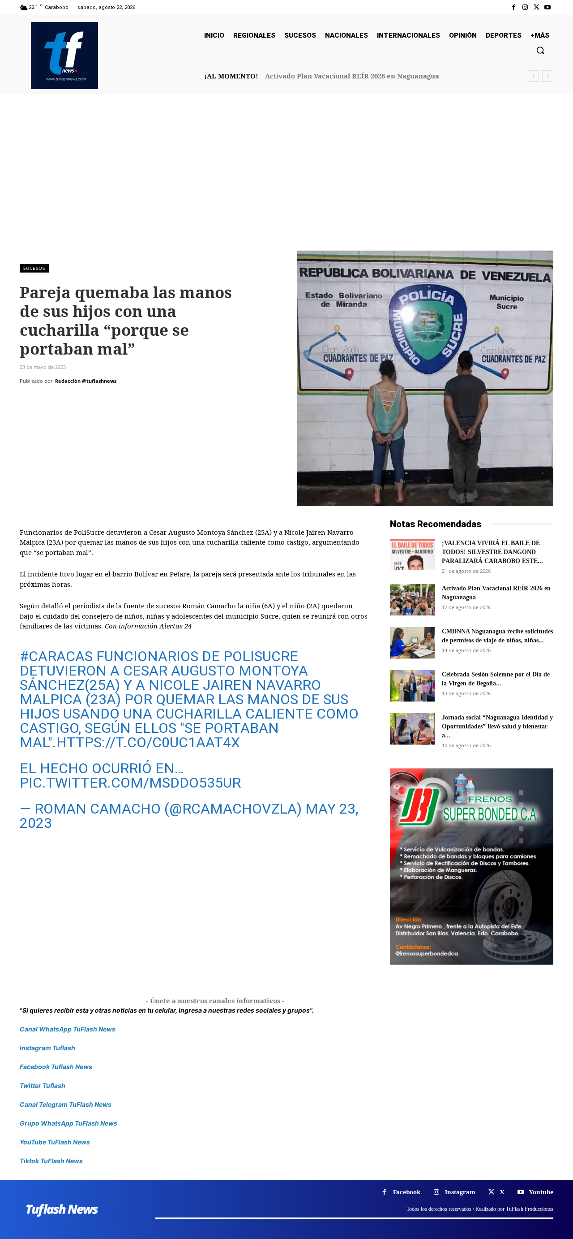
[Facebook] (513, 7)
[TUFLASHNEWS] (64, 55)
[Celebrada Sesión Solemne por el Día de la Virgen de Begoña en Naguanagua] (412, 686)
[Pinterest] (70, 399)
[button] (540, 50)
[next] (547, 76)
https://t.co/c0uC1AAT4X (148, 742)
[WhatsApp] (90, 399)
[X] (536, 7)
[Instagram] (524, 7)
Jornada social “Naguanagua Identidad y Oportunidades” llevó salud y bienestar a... (497, 726)
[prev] (533, 76)
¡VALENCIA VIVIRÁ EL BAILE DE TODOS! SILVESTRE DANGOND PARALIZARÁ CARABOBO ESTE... (492, 552)
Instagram (460, 1192)
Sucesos (34, 268)
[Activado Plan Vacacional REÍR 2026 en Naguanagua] (412, 599)
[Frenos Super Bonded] (471, 866)
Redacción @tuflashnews (85, 380)
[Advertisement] (286, 183)
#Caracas (56, 656)
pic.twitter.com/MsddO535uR (130, 782)
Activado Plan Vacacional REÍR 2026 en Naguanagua (352, 75)
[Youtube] (547, 7)
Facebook (406, 1192)
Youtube (541, 1192)
